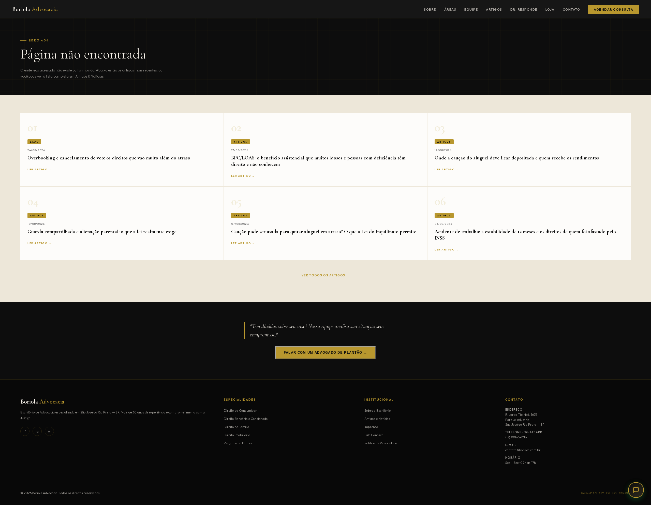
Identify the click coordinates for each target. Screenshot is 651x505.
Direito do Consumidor (240, 410)
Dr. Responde (523, 9)
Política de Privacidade (380, 443)
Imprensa (371, 427)
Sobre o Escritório (377, 410)
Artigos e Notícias (377, 419)
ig (37, 431)
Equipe (471, 9)
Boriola (35, 9)
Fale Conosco (373, 435)
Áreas (450, 9)
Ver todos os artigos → (325, 275)
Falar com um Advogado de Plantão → (325, 352)
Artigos (494, 9)
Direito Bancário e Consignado (246, 419)
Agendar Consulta (613, 9)
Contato (571, 9)
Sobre (430, 9)
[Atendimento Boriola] (636, 490)
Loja (550, 9)
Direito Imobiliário (237, 435)
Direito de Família (236, 427)
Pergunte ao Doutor (238, 443)
